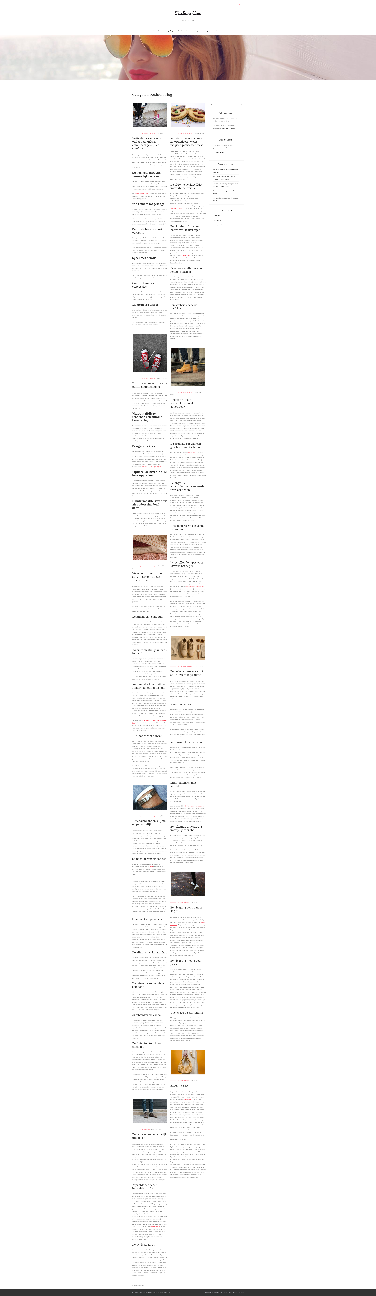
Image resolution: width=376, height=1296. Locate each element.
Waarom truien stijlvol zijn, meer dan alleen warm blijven (147, 577)
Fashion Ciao (188, 13)
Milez (151, 867)
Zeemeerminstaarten (176, 208)
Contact (218, 31)
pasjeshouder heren (219, 152)
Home (146, 31)
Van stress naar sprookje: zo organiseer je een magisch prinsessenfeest (187, 142)
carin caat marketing (148, 133)
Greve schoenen (155, 1227)
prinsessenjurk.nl (185, 255)
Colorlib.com (166, 1292)
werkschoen (192, 452)
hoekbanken (217, 121)
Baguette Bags (179, 1085)
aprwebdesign (184, 902)
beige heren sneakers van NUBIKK (194, 806)
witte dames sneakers (141, 193)
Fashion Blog (156, 31)
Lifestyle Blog (169, 31)
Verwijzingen (208, 31)
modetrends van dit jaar (228, 128)
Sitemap (241, 1292)
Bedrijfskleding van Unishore (194, 586)
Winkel (228, 31)
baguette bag (187, 1099)
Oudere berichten (139, 1285)
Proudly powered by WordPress (141, 1292)
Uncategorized (217, 225)
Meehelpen (196, 31)
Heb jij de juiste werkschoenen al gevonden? (181, 403)
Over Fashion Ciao (183, 31)
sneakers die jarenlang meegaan (151, 467)
